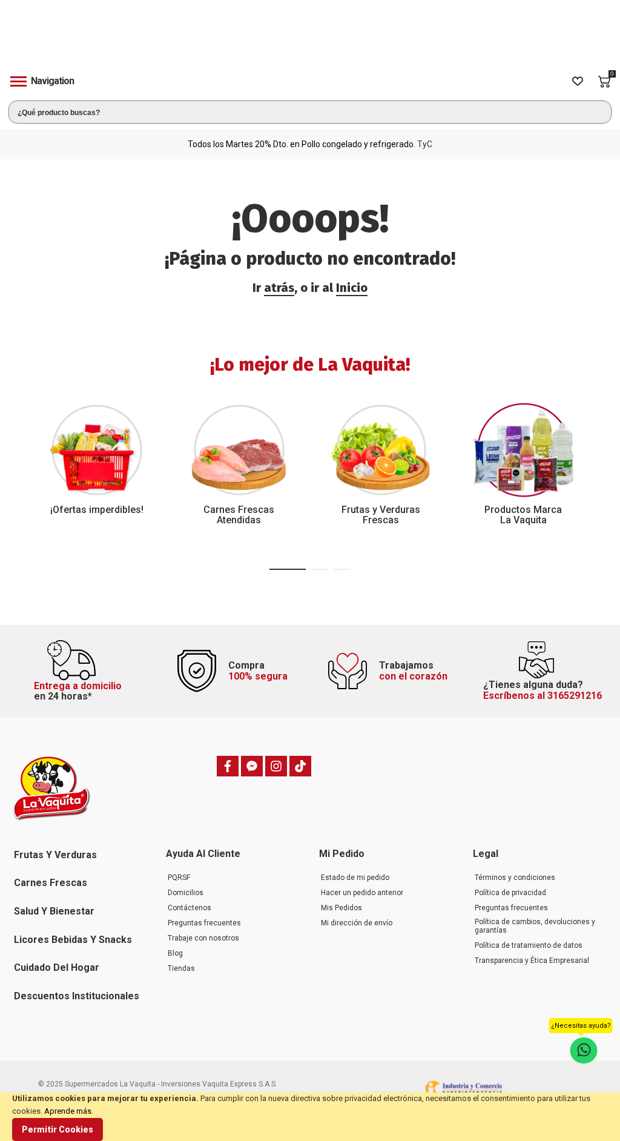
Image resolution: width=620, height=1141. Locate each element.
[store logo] (310, 38)
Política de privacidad (510, 892)
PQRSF (179, 877)
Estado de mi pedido (355, 877)
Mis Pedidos (341, 908)
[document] (310, 1117)
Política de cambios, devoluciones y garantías (535, 926)
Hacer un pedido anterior (362, 892)
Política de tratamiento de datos (528, 945)
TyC (424, 144)
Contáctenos (189, 908)
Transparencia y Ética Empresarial (532, 960)
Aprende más (67, 1111)
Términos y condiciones (515, 877)
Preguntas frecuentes (204, 923)
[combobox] (310, 112)
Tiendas (181, 968)
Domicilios (185, 892)
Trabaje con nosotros (203, 938)
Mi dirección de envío (356, 923)
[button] (287, 569)
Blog (175, 953)
